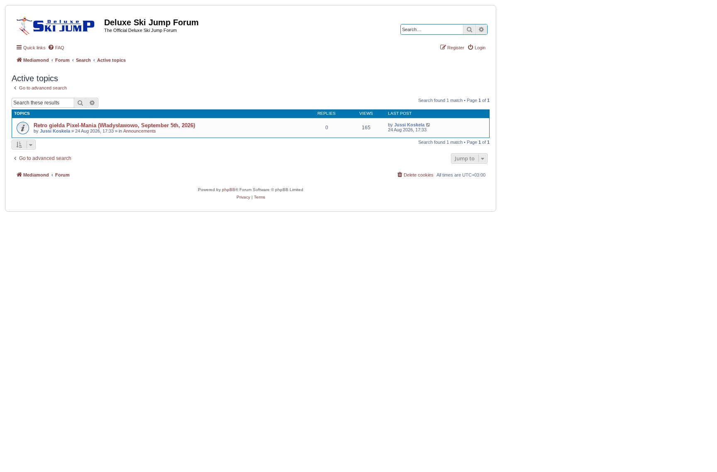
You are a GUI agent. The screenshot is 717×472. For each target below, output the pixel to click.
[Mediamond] (58, 24)
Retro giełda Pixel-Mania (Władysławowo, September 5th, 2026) (114, 125)
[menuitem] (56, 48)
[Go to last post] (428, 124)
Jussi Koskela (55, 130)
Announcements (139, 130)
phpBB (228, 189)
